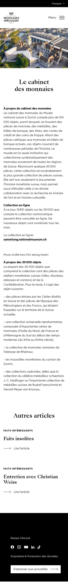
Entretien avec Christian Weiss (30, 479)
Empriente (17, 556)
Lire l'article (34, 424)
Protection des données (42, 556)
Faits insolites (18, 438)
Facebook (36, 569)
